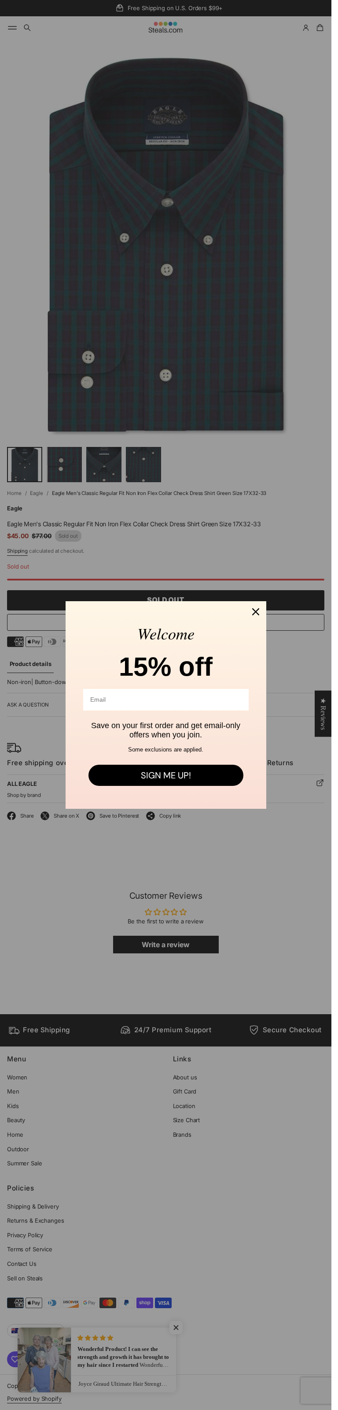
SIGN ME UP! (166, 775)
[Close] (255, 611)
